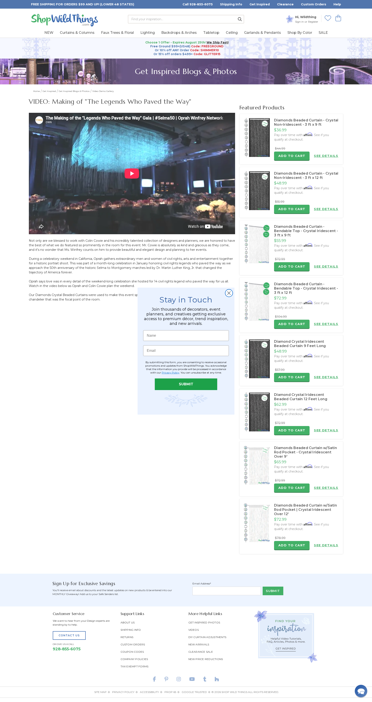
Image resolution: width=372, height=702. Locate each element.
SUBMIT (186, 384)
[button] (361, 691)
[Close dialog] (229, 293)
